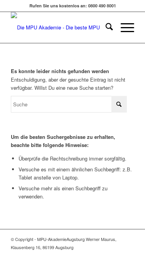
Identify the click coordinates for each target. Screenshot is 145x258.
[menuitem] (105, 27)
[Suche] (105, 27)
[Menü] (123, 27)
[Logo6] (60, 27)
